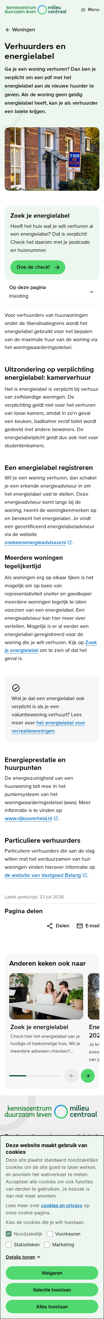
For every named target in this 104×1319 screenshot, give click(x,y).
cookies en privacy (61, 1205)
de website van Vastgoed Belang (43, 875)
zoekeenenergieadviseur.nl (35, 542)
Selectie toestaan (52, 1290)
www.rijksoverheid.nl (28, 818)
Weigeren (52, 1273)
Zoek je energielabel (39, 1027)
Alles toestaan (52, 1306)
